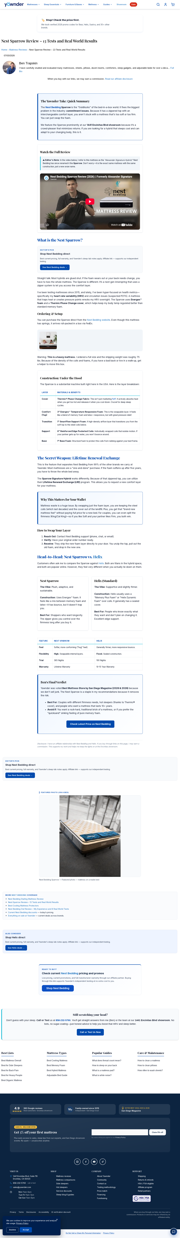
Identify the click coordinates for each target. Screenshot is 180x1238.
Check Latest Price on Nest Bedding (90, 724)
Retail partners (144, 1191)
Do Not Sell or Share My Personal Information (83, 1233)
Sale (133, 4)
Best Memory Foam (56, 1065)
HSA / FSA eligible (146, 1183)
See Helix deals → (16, 948)
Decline (12, 1230)
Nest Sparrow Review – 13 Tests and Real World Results (33, 902)
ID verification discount (61, 1212)
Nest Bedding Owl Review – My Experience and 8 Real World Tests (38, 909)
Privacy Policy (120, 1137)
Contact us (101, 1183)
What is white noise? (101, 1075)
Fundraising (102, 1198)
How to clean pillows (147, 1065)
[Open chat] (173, 1231)
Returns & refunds (146, 1180)
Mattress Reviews (18, 50)
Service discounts (64, 1191)
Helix (97, 556)
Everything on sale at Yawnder (21, 915)
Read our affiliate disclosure (119, 79)
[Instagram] (77, 1162)
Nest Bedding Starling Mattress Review (25, 899)
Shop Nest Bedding (57, 988)
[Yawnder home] (14, 4)
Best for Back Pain (10, 1070)
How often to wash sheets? (150, 1070)
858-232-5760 (63, 1020)
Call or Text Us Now (90, 1032)
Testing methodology (106, 1187)
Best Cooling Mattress (57, 1060)
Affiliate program (145, 1187)
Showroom (121, 4)
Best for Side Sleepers (11, 1065)
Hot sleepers (61, 1187)
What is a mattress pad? (103, 1070)
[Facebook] (86, 1162)
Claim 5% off (157, 1132)
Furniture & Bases (74, 4)
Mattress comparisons (65, 1180)
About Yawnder (103, 1176)
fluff (114, 399)
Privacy (13, 1212)
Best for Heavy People (11, 1075)
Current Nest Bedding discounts (22, 912)
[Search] (158, 4)
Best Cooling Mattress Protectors (23, 905)
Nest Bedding (53, 107)
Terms (21, 1212)
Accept (26, 1230)
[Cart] (173, 4)
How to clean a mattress (149, 1060)
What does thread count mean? (106, 1060)
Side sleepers (62, 1183)
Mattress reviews (63, 1176)
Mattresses (32, 4)
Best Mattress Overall (11, 1060)
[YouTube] (94, 1162)
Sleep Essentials (51, 4)
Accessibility (44, 1212)
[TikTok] (102, 1162)
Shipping (142, 1176)
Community (102, 1180)
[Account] (165, 4)
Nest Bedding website (98, 320)
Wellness (92, 4)
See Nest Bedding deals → (54, 267)
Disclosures (31, 1212)
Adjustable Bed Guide (57, 1075)
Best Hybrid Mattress (56, 1070)
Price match (102, 1191)
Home (4, 50)
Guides (106, 4)
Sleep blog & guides (65, 1194)
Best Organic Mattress (11, 1080)
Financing (101, 1194)
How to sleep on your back (104, 1065)
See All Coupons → (126, 23)
